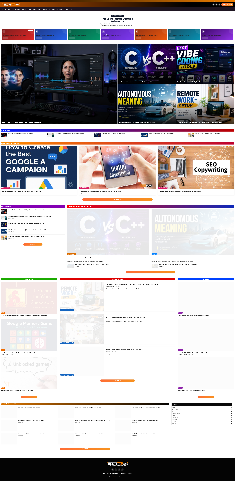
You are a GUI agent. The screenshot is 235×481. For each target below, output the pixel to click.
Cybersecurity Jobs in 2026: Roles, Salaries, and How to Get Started (178, 264)
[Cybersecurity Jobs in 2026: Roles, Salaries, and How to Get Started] (155, 266)
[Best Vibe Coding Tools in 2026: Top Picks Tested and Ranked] (205, 64)
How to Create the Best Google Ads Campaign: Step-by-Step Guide (22, 191)
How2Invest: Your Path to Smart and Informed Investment (124, 350)
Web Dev (206, 279)
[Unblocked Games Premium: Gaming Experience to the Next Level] (29, 373)
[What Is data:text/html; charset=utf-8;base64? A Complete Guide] (206, 298)
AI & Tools (7, 9)
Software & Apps (16, 9)
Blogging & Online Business (56, 9)
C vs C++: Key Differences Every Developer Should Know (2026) (135, 82)
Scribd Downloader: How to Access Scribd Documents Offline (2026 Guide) (69, 133)
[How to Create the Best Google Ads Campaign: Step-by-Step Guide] (39, 167)
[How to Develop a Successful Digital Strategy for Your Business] (82, 329)
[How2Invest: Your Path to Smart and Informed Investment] (82, 361)
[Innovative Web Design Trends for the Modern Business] (206, 373)
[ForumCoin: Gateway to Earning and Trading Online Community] (191, 135)
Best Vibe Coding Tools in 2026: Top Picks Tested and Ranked (193, 82)
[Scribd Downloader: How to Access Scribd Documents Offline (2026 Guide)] (50, 135)
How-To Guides (36, 9)
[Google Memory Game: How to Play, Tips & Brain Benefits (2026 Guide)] (29, 335)
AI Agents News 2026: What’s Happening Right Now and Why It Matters (90, 433)
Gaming (3, 312)
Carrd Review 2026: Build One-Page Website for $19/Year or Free (193, 352)
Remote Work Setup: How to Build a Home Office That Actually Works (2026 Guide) (199, 122)
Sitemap (109, 473)
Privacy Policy (115, 473)
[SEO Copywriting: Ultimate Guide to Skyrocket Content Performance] (196, 167)
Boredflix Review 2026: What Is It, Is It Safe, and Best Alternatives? (21, 133)
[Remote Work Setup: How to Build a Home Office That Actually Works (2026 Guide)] (205, 104)
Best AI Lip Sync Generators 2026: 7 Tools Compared (21, 122)
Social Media (174, 419)
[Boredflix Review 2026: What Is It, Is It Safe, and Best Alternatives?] (4, 135)
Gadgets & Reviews (26, 9)
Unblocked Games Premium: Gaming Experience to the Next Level (17, 390)
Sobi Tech (5, 193)
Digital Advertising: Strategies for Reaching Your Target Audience (101, 191)
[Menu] (2, 9)
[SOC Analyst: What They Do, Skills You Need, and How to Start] (70, 266)
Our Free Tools (69, 9)
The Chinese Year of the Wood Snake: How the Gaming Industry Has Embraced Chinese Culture (24, 315)
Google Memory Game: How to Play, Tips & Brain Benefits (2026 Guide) (18, 352)
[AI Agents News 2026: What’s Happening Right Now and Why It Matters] (66, 438)
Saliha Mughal (70, 258)
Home (104, 473)
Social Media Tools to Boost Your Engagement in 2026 (143, 433)
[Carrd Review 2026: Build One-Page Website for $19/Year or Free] (206, 335)
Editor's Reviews (6, 206)
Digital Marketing (5, 187)
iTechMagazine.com (114, 476)
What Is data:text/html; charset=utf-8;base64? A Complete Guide (193, 315)
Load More (117, 199)
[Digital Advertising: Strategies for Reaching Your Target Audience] (117, 167)
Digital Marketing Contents (10, 143)
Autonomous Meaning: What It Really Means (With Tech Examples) (217, 1)
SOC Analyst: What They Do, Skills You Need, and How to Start (92, 264)
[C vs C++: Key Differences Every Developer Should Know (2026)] (147, 64)
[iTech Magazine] (11, 4)
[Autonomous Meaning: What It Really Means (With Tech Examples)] (147, 104)
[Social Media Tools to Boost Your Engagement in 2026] (123, 438)
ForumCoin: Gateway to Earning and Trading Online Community (207, 133)
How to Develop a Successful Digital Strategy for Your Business (125, 317)
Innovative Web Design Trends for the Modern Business (191, 390)
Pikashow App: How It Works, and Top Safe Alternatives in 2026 (114, 133)
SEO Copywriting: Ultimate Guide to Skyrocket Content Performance (180, 191)
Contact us (123, 473)
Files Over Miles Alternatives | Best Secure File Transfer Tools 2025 (161, 133)
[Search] (232, 1)
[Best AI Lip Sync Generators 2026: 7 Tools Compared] (59, 84)
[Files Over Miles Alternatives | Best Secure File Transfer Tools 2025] (144, 135)
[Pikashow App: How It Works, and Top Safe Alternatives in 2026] (97, 135)
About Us (130, 473)
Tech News (44, 9)
